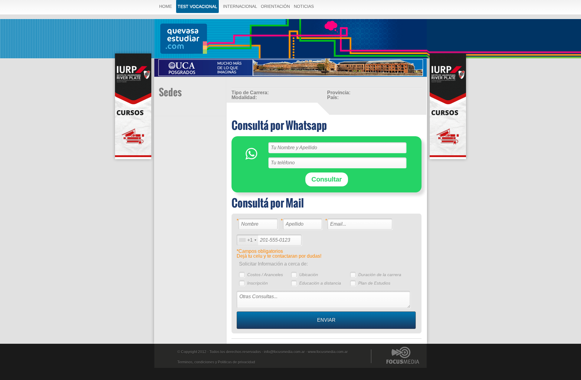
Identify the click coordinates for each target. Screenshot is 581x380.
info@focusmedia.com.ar (284, 352)
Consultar (326, 179)
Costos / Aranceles (265, 274)
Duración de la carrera (379, 274)
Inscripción (257, 283)
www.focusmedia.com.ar (328, 352)
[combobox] (247, 240)
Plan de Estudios (374, 283)
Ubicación (308, 274)
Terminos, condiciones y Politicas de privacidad (216, 362)
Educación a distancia (320, 283)
